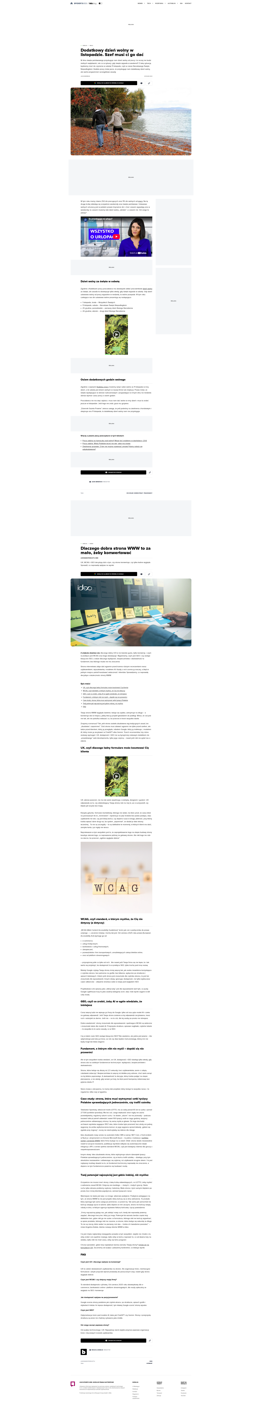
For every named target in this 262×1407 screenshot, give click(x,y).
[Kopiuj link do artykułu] (149, 83)
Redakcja (135, 1389)
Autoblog (172, 3)
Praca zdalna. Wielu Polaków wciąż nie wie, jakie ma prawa (106, 443)
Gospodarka (160, 1388)
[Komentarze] (141, 83)
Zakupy (159, 1395)
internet (149, 1363)
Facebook (183, 1393)
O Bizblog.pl (136, 1386)
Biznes (140, 3)
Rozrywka (159, 3)
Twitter (183, 1390)
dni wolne (130, 493)
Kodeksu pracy (103, 387)
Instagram (184, 1388)
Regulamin (136, 1394)
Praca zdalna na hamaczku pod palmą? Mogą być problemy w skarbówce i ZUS (114, 441)
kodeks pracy (138, 493)
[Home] (92, 3)
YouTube (183, 1395)
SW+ (181, 3)
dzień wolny (147, 289)
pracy (140, 201)
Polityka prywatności (136, 1397)
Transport (159, 1393)
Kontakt (188, 3)
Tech (149, 3)
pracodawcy (148, 493)
